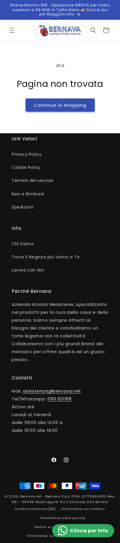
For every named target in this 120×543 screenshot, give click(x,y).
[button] (11, 30)
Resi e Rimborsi (28, 194)
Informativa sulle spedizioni (52, 535)
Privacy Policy (26, 154)
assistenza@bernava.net (52, 391)
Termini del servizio (33, 180)
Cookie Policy (26, 167)
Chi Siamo (23, 244)
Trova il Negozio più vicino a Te (46, 257)
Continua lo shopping (60, 105)
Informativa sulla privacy (63, 518)
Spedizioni (22, 207)
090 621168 (59, 399)
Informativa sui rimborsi (83, 509)
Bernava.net (31, 496)
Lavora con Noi (28, 270)
